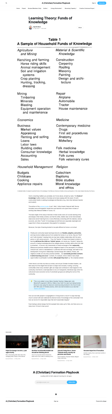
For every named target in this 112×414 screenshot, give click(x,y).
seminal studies (44, 206)
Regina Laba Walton (39, 288)
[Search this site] (6, 3)
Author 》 (46, 8)
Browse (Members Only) (34, 8)
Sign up (56, 401)
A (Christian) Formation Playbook (56, 3)
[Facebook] (56, 394)
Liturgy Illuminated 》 (57, 8)
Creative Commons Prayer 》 (87, 8)
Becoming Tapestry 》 (71, 8)
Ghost (104, 401)
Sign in (94, 3)
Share (80, 27)
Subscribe (102, 3)
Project (24, 8)
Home (18, 8)
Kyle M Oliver (37, 27)
